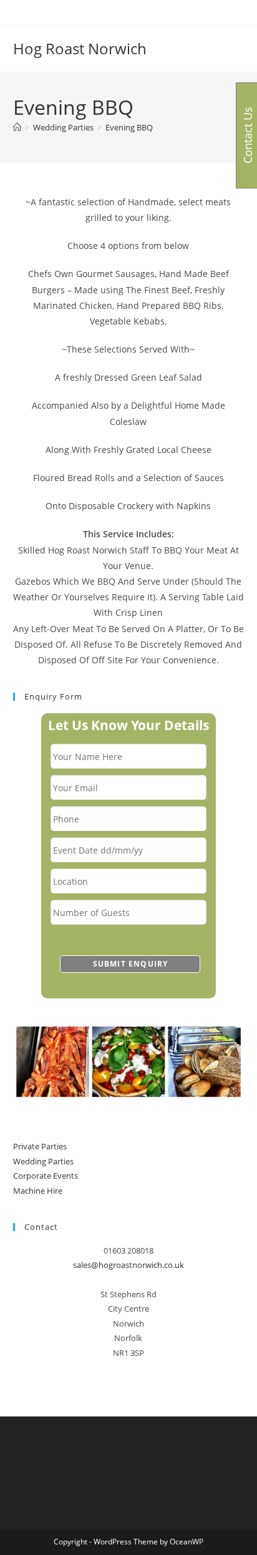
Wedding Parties (43, 1161)
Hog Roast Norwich (80, 48)
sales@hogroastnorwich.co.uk (128, 1264)
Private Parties (40, 1146)
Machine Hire (37, 1190)
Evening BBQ (129, 127)
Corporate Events (45, 1175)
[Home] (17, 127)
